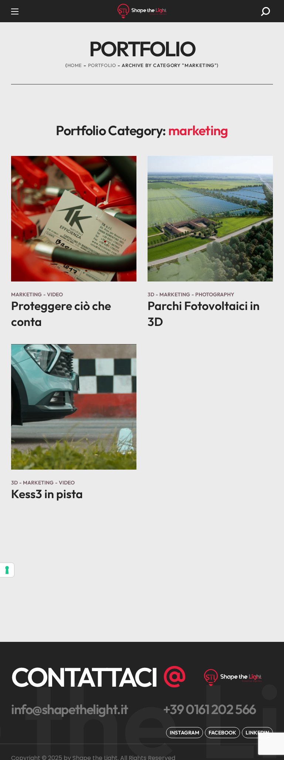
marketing (26, 294)
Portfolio (102, 65)
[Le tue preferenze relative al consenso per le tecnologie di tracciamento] (7, 570)
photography (214, 294)
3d (151, 294)
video (55, 294)
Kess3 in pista (47, 493)
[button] (265, 11)
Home (74, 65)
